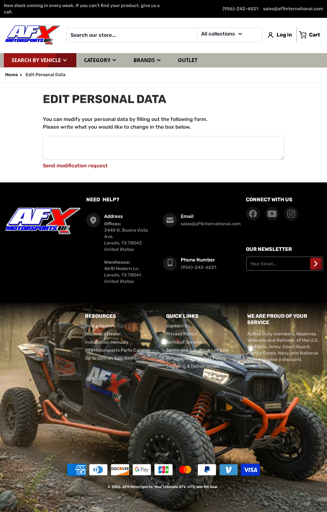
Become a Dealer (103, 334)
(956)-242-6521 (240, 9)
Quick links (182, 316)
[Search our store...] (255, 35)
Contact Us (178, 326)
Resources (100, 316)
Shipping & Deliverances (192, 366)
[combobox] (164, 35)
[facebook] (253, 214)
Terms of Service (184, 342)
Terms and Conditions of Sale (197, 350)
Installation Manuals (106, 342)
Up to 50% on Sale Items (110, 358)
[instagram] (291, 214)
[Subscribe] (316, 264)
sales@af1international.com (293, 9)
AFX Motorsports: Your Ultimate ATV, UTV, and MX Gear (170, 487)
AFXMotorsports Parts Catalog (117, 350)
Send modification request (75, 166)
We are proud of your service (277, 319)
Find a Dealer (99, 326)
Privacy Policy (181, 334)
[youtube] (272, 214)
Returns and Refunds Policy (196, 358)
